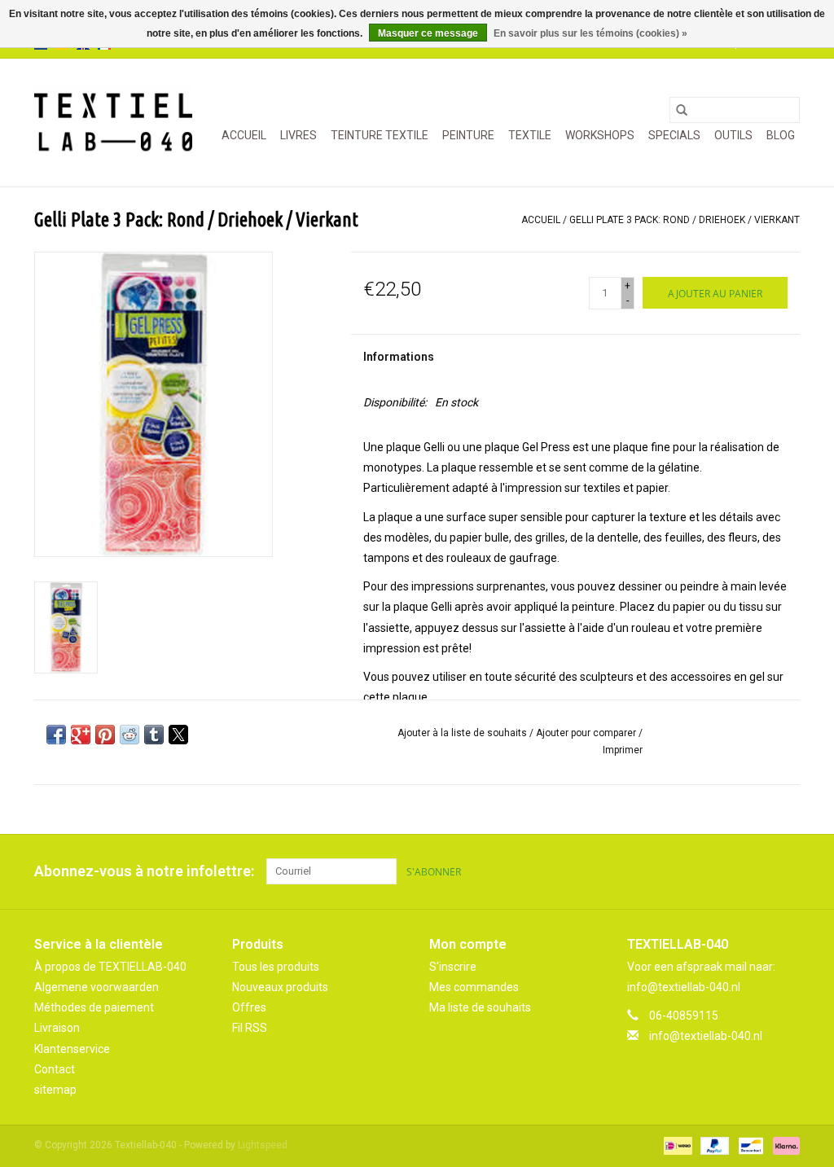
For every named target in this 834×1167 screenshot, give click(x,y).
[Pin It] (105, 734)
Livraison (57, 1027)
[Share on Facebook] (56, 734)
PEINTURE (468, 135)
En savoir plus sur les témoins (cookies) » (590, 33)
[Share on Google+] (80, 734)
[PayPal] (713, 1145)
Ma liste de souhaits (480, 1007)
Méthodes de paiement (94, 1007)
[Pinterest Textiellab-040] (758, 871)
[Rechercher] (681, 110)
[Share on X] (178, 734)
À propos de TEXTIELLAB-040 (110, 966)
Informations (398, 356)
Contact (54, 1069)
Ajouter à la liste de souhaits (463, 733)
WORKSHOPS (599, 135)
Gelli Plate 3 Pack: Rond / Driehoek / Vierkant (684, 220)
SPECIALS (674, 135)
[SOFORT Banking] (783, 1145)
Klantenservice (72, 1048)
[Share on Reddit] (129, 734)
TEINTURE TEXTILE (379, 135)
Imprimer (623, 750)
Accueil (244, 135)
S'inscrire (452, 966)
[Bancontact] (749, 1145)
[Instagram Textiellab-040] (787, 871)
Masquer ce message (428, 33)
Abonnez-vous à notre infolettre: (144, 871)
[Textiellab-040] (113, 122)
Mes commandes (474, 987)
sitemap (55, 1089)
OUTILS (733, 135)
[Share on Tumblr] (154, 734)
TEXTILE (529, 135)
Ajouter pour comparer (587, 733)
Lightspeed (263, 1145)
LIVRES (298, 135)
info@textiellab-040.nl (705, 1035)
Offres (249, 1007)
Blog (780, 135)
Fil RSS (249, 1027)
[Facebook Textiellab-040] (730, 871)
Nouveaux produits (280, 987)
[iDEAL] (676, 1145)
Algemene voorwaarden (96, 987)
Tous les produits (275, 966)
